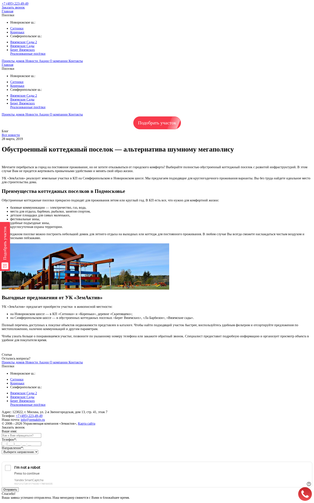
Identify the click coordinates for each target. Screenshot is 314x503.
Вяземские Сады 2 (23, 42)
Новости (32, 61)
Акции (44, 61)
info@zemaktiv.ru (33, 419)
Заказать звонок (13, 7)
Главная (7, 11)
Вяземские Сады (22, 46)
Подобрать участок (157, 122)
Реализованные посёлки (27, 53)
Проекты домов (13, 61)
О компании (59, 61)
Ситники (16, 28)
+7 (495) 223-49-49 (29, 416)
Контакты (76, 61)
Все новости (11, 135)
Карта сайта (86, 423)
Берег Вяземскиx (22, 50)
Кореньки (17, 32)
